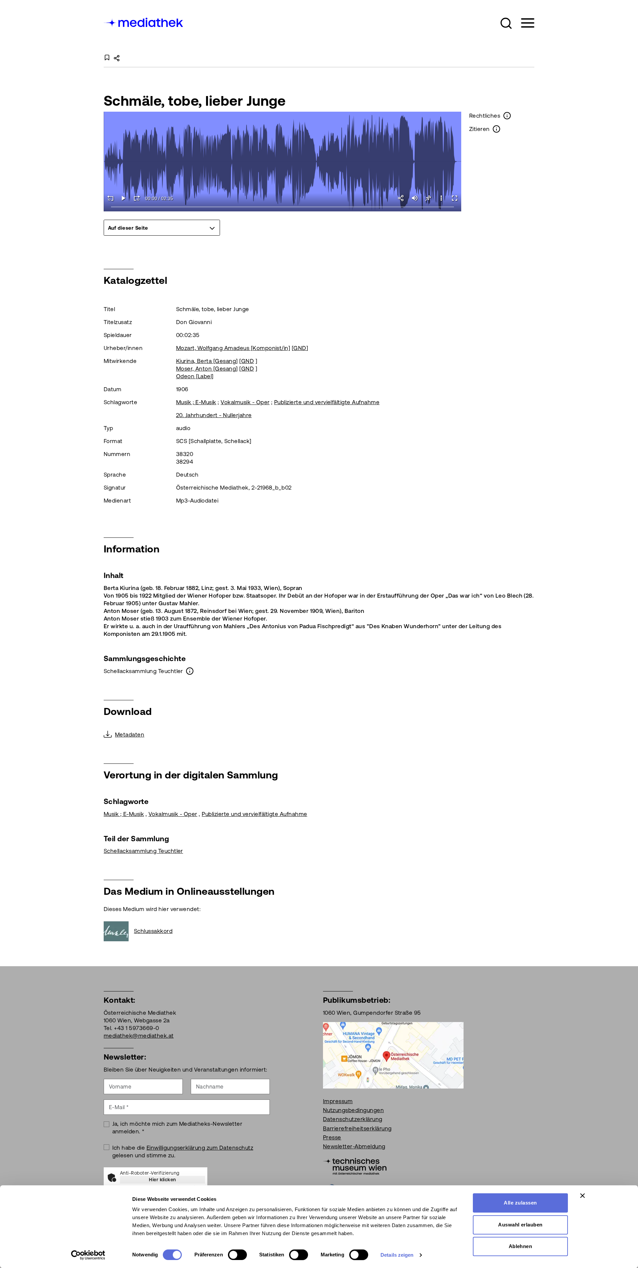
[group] (162, 228)
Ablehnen (520, 1246)
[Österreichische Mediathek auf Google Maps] (393, 1054)
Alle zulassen (520, 1203)
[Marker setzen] (428, 198)
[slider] (282, 207)
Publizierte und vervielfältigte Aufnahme (326, 402)
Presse (332, 1137)
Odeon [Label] (195, 376)
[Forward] (137, 198)
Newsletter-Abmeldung (354, 1146)
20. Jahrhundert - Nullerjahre (214, 415)
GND (299, 348)
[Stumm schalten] (414, 198)
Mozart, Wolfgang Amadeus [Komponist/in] (233, 348)
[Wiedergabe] (123, 198)
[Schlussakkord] (119, 931)
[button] (506, 23)
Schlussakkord (153, 931)
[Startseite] (144, 21)
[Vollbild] (454, 198)
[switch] (237, 1254)
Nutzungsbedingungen (353, 1110)
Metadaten (129, 734)
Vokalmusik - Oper (245, 402)
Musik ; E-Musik (196, 402)
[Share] (401, 198)
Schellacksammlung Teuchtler (143, 851)
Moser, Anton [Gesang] (207, 368)
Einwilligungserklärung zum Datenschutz (200, 1147)
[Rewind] (110, 198)
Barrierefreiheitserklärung (357, 1128)
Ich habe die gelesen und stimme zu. (183, 1151)
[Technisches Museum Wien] (354, 1165)
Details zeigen (396, 1255)
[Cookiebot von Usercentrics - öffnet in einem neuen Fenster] (88, 1255)
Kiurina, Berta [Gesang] (207, 361)
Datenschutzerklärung (352, 1119)
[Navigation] (523, 23)
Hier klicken (162, 1179)
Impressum (338, 1101)
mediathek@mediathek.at (139, 1035)
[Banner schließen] (582, 1195)
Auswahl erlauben (520, 1224)
